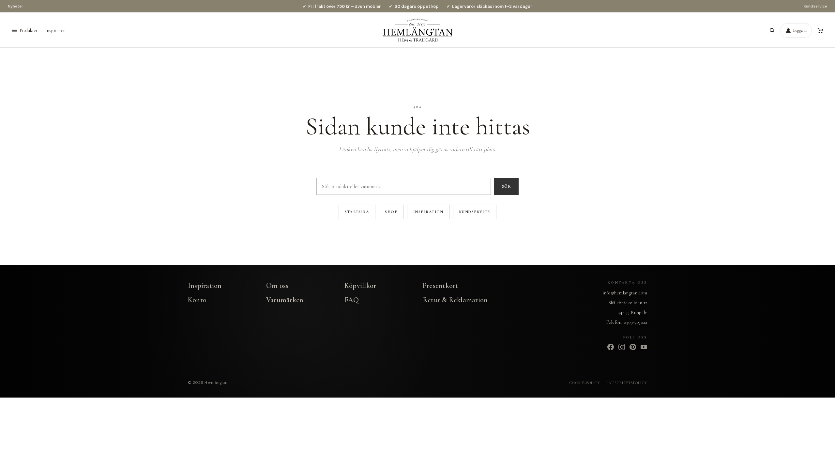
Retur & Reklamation (455, 300)
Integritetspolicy (627, 383)
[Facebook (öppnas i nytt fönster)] (610, 347)
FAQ (351, 300)
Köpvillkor (360, 285)
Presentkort (440, 285)
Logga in (800, 30)
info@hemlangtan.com (624, 293)
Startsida (357, 212)
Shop (391, 212)
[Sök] (772, 30)
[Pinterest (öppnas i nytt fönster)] (633, 347)
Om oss (277, 285)
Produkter (29, 30)
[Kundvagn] (820, 30)
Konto (197, 300)
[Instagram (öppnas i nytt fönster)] (621, 347)
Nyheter (15, 6)
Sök (506, 186)
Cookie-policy (584, 383)
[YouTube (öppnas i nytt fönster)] (644, 347)
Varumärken (284, 300)
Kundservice (815, 6)
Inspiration (55, 30)
